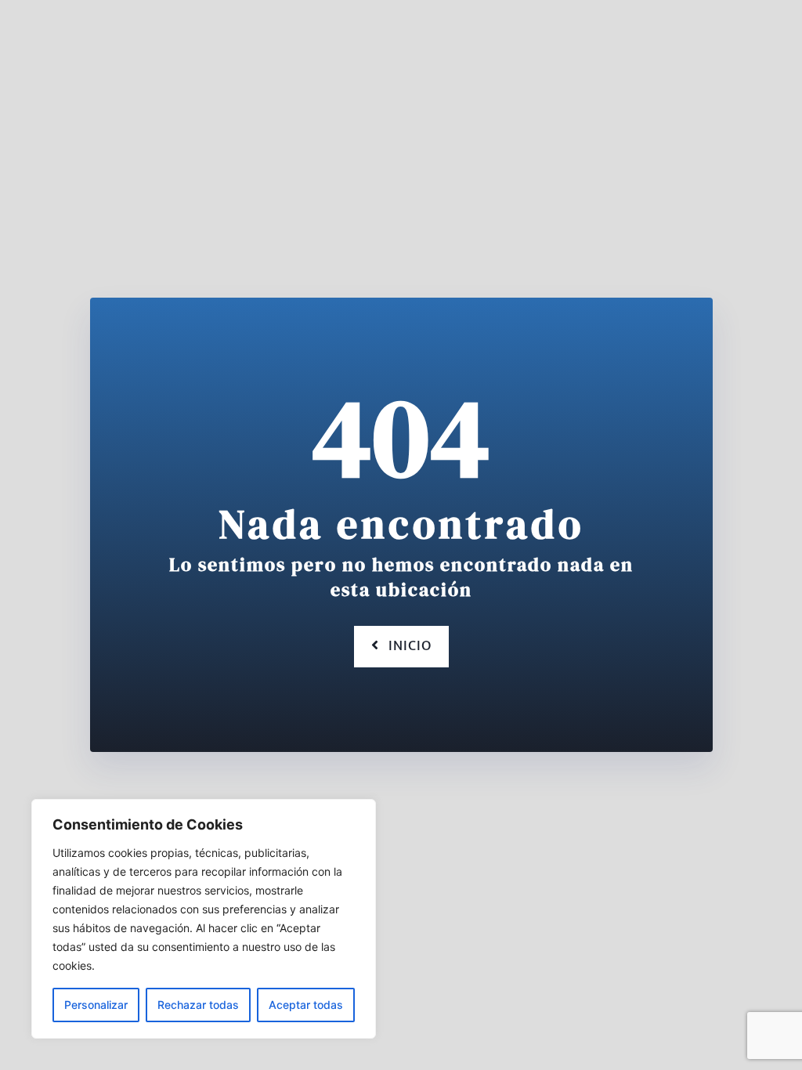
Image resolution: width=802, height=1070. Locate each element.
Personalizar (96, 1004)
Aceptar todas (306, 1004)
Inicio (410, 646)
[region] (203, 919)
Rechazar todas (198, 1004)
